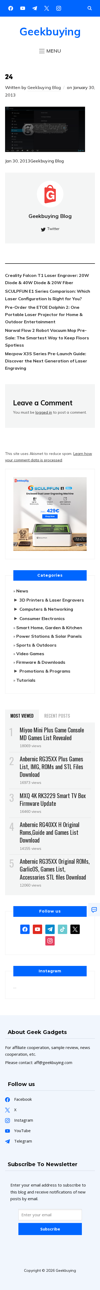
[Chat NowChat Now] (94, 909)
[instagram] (58, 8)
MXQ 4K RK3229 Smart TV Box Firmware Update (53, 799)
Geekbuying (50, 31)
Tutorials (25, 680)
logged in (43, 412)
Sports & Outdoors (36, 645)
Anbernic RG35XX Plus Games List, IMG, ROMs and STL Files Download (51, 766)
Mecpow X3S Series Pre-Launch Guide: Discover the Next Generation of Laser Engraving (46, 361)
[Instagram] (34, 8)
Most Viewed (22, 716)
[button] (50, 51)
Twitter (53, 228)
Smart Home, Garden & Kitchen (49, 627)
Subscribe (50, 1229)
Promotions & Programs (44, 671)
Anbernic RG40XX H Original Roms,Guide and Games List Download (49, 832)
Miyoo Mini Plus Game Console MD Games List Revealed (52, 733)
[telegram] (50, 928)
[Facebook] (10, 8)
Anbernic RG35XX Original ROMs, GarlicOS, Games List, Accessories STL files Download (55, 869)
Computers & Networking (46, 609)
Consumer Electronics (42, 618)
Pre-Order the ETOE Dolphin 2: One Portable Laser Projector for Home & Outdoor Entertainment (44, 314)
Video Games (30, 653)
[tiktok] (62, 928)
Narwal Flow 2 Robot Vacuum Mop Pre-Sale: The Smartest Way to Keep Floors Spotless (47, 337)
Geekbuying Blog (44, 87)
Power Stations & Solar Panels (49, 636)
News (22, 591)
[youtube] (22, 8)
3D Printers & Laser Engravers (51, 600)
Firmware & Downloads (40, 662)
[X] (46, 8)
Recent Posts (57, 716)
